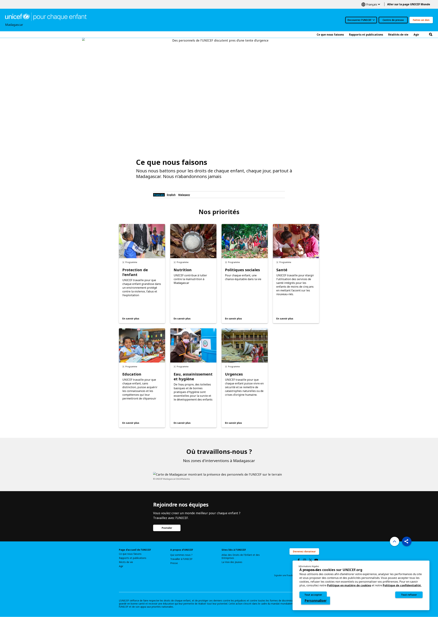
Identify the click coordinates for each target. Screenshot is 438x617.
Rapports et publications (132, 558)
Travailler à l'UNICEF (181, 559)
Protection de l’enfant (135, 272)
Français (370, 4)
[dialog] (361, 585)
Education (131, 374)
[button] (406, 541)
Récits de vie (126, 562)
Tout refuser (409, 594)
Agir (121, 566)
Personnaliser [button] (316, 600)
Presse (174, 563)
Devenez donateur (304, 551)
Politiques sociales (242, 269)
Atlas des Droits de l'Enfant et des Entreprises (241, 556)
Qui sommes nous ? (181, 554)
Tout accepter (313, 594)
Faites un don (421, 20)
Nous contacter (311, 570)
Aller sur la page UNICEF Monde (408, 4)
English (171, 194)
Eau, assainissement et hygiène (193, 376)
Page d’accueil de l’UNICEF (135, 549)
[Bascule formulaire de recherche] (430, 34)
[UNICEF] (46, 16)
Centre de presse (393, 20)
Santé (281, 269)
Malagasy (184, 194)
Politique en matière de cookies (349, 585)
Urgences (234, 374)
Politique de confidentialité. (402, 585)
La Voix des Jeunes (232, 562)
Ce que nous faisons (130, 553)
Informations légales (309, 566)
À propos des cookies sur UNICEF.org (330, 569)
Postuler (167, 527)
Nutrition (183, 269)
